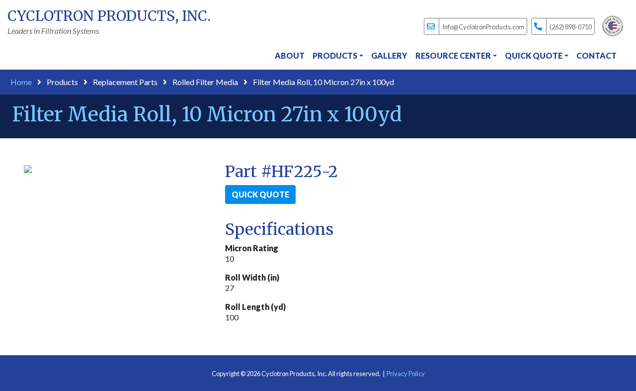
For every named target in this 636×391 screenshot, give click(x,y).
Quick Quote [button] (533, 55)
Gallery (389, 55)
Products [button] (335, 55)
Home (21, 82)
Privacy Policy (406, 374)
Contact (596, 55)
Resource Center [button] (453, 55)
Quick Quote (260, 194)
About (290, 55)
